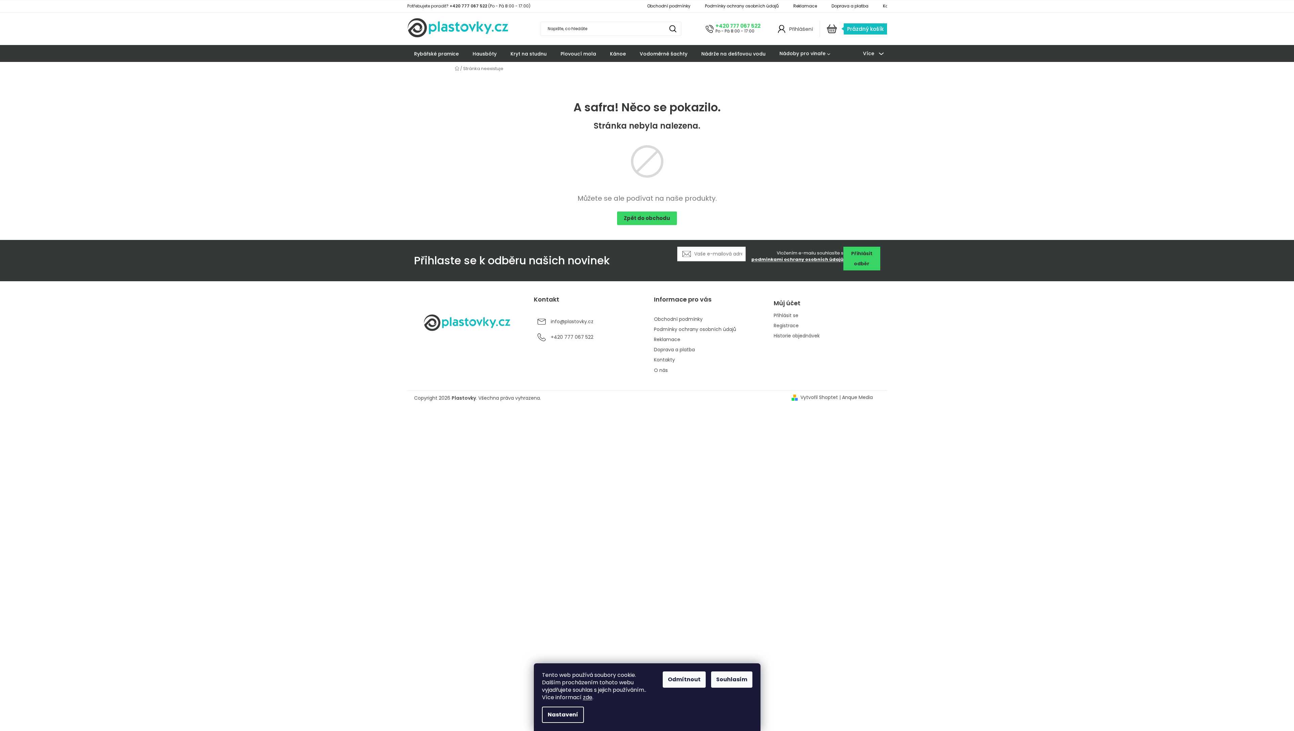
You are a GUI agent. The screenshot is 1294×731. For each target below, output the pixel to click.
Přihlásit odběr (861, 258)
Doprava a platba (850, 6)
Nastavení (563, 714)
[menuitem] (436, 53)
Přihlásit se (786, 315)
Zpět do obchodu (647, 218)
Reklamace (805, 6)
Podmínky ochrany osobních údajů (742, 6)
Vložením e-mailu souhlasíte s (797, 256)
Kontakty (664, 359)
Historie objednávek (797, 336)
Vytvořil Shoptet (819, 397)
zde (587, 697)
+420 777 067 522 (738, 25)
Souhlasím (731, 679)
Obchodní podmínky (668, 6)
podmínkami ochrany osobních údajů (797, 259)
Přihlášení (801, 28)
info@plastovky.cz (572, 321)
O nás (661, 370)
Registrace (786, 326)
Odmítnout (684, 679)
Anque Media (857, 397)
